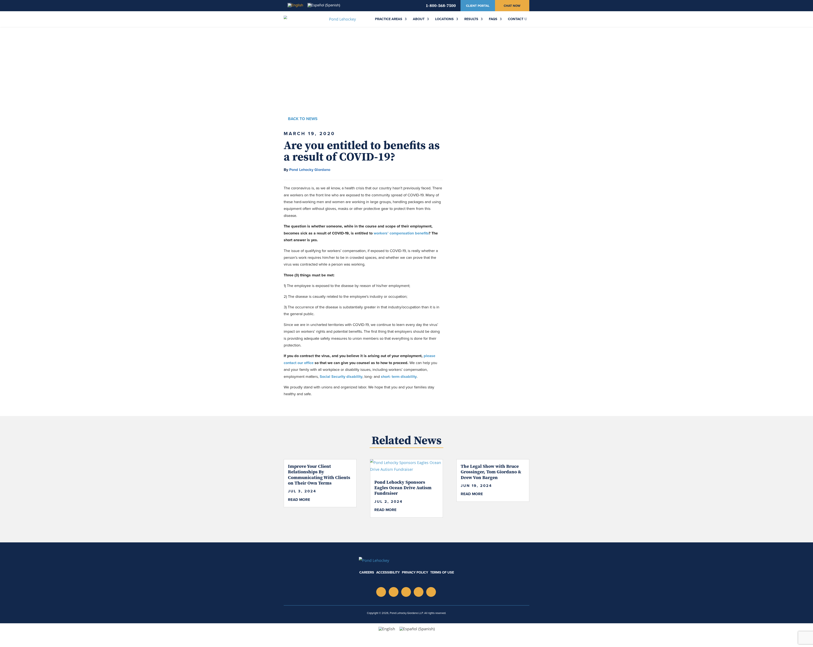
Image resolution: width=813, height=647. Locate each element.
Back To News (302, 119)
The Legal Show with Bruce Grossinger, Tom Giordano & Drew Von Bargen (491, 472)
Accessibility (388, 572)
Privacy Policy (415, 572)
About (418, 19)
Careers (366, 572)
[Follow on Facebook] (431, 592)
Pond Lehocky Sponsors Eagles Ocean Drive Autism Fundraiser (402, 487)
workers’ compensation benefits (401, 233)
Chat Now (512, 5)
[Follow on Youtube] (406, 592)
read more (299, 499)
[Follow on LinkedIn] (393, 592)
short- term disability (398, 376)
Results (471, 19)
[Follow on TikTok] (418, 592)
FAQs (493, 19)
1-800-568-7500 (441, 5)
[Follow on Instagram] (381, 592)
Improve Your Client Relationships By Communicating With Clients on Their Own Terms (319, 474)
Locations (444, 19)
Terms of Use (442, 572)
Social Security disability (341, 376)
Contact (515, 19)
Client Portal (477, 5)
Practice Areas (388, 19)
